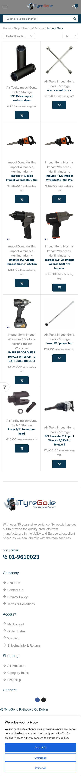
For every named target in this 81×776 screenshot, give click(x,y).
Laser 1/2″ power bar (59, 343)
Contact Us (15, 590)
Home (7, 28)
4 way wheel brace (59, 90)
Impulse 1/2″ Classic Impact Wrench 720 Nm (22, 262)
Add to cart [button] (22, 115)
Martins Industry (22, 171)
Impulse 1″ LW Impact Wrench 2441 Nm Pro (59, 178)
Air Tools (12, 87)
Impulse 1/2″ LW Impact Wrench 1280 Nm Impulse (59, 264)
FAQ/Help (14, 680)
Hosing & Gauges (33, 28)
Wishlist (13, 638)
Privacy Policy (17, 597)
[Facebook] (37, 699)
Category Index (18, 673)
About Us (13, 583)
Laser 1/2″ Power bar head (21, 431)
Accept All (40, 747)
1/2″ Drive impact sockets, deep (22, 98)
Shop (17, 28)
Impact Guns (27, 87)
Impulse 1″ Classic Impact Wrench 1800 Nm (21, 178)
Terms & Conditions (21, 604)
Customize (40, 757)
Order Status (16, 631)
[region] (40, 746)
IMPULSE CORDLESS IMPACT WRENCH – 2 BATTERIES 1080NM (21, 356)
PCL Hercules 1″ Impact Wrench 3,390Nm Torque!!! (59, 440)
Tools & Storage (21, 92)
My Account (15, 624)
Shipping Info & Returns (24, 645)
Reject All (40, 768)
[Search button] (75, 19)
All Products (15, 666)
